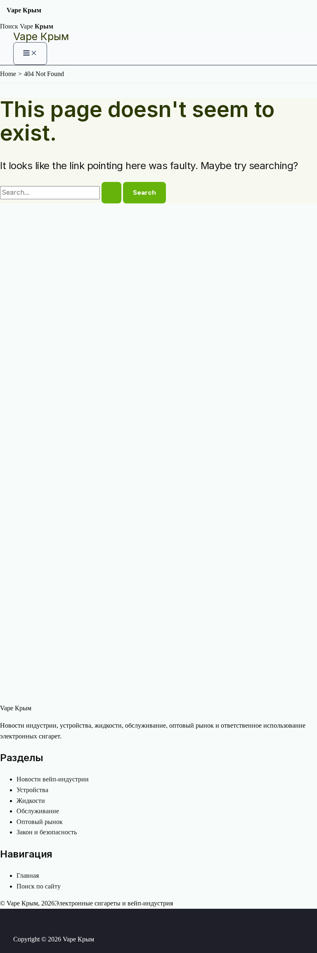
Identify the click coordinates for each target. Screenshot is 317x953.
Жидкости (31, 800)
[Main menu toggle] (30, 53)
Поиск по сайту (39, 886)
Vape (36, 26)
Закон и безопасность (47, 832)
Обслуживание (38, 810)
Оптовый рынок (40, 821)
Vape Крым (41, 36)
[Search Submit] (111, 192)
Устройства (32, 789)
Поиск (9, 26)
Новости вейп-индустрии (53, 779)
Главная (28, 875)
